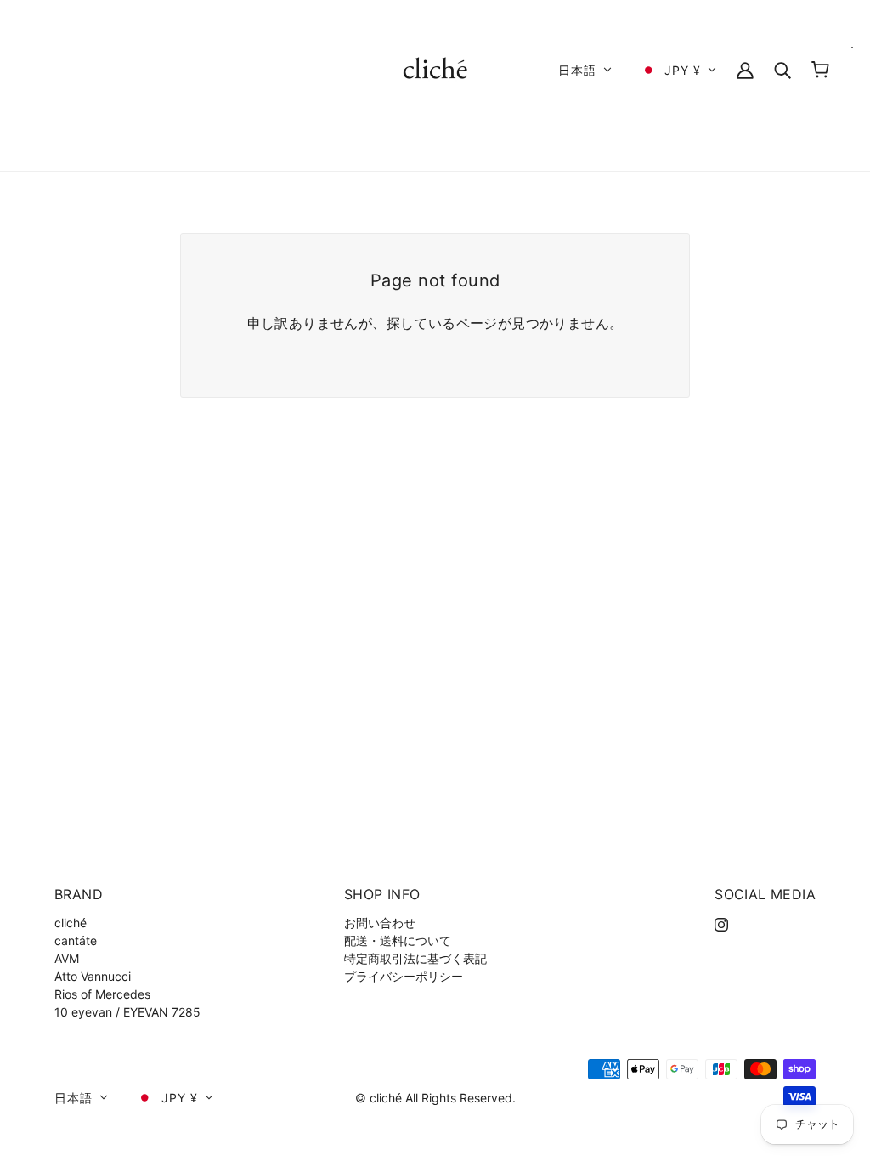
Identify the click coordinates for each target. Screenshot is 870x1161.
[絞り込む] (782, 69)
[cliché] (435, 68)
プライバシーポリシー (403, 976)
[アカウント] (745, 69)
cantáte (75, 940)
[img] (721, 922)
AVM (66, 958)
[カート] (820, 70)
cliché (70, 922)
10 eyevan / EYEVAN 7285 (127, 1012)
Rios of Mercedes (102, 994)
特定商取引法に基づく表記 (415, 958)
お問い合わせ (379, 922)
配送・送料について (397, 940)
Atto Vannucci (92, 976)
